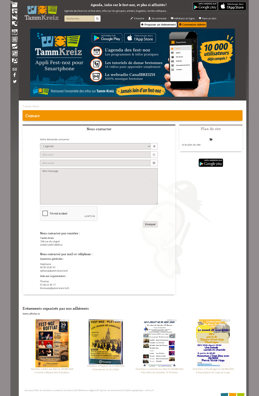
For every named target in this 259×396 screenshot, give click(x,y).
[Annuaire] (14, 40)
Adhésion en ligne (184, 18)
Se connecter (159, 18)
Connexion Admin (194, 24)
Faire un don (209, 18)
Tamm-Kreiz (31, 106)
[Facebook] (14, 76)
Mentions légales (87, 390)
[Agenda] (14, 33)
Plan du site (40, 390)
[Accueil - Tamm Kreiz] (41, 11)
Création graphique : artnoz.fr (138, 390)
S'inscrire (139, 18)
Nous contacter (55, 390)
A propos (29, 390)
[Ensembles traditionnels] (14, 22)
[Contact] (14, 70)
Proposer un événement (110, 390)
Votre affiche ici (31, 313)
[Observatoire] (14, 47)
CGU (76, 390)
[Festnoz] (14, 4)
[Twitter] (14, 83)
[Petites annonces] (14, 61)
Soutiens (68, 390)
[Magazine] (14, 54)
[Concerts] (14, 11)
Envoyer (150, 224)
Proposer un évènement (160, 24)
